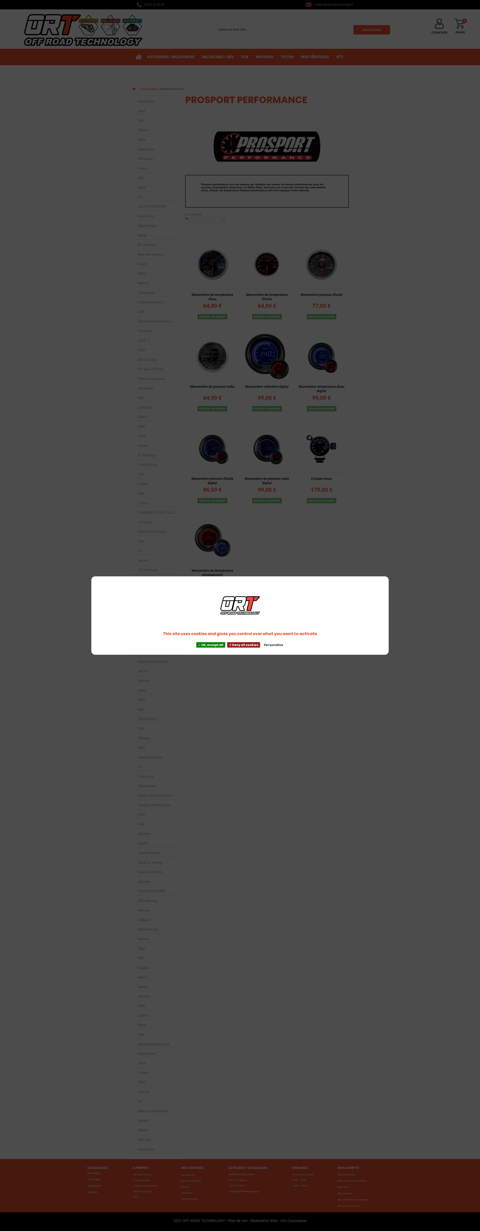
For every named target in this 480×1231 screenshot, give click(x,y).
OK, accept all (212, 645)
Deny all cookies (245, 645)
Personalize (273, 645)
